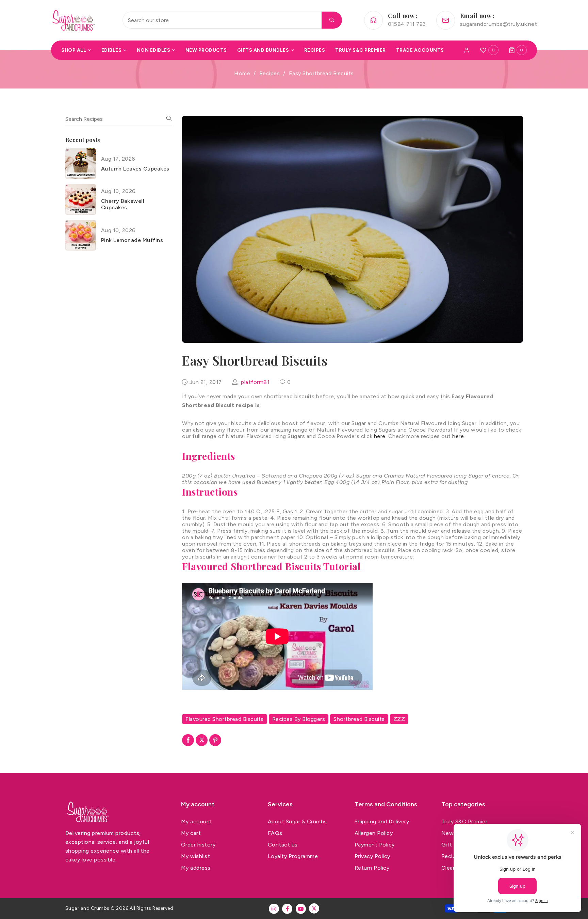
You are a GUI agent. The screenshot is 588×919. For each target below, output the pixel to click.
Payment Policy (375, 844)
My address (196, 868)
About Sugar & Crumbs (297, 821)
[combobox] (232, 20)
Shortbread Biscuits (359, 719)
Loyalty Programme (293, 856)
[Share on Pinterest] (215, 740)
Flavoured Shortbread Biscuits (224, 719)
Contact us (283, 844)
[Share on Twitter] (202, 740)
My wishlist (195, 856)
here (458, 436)
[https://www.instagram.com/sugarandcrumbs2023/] (274, 909)
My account (196, 821)
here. (380, 436)
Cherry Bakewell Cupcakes (123, 204)
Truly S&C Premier (464, 821)
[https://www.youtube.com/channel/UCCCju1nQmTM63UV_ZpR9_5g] (301, 909)
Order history (198, 844)
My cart (191, 833)
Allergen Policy (374, 833)
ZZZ (399, 719)
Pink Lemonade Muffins (132, 240)
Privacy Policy (372, 856)
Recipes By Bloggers (298, 719)
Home (242, 73)
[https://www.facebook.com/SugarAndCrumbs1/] (287, 909)
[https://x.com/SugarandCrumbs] (314, 908)
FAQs (275, 833)
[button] (518, 50)
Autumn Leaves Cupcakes (135, 168)
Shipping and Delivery (382, 821)
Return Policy (372, 868)
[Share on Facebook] (188, 740)
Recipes (269, 73)
